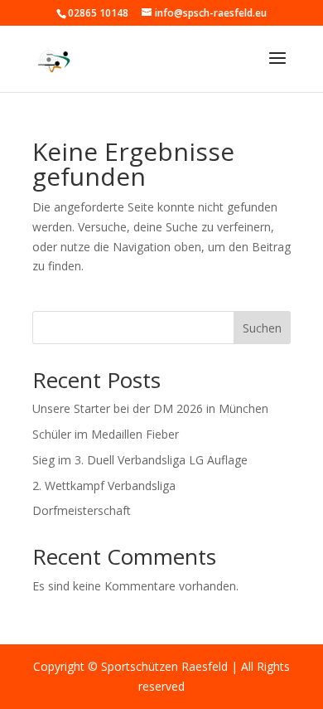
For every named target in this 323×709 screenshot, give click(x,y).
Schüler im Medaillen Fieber (105, 434)
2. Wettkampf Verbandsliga (104, 485)
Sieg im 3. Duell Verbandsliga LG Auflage (140, 460)
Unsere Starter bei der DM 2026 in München (150, 408)
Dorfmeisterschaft (81, 510)
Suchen (262, 328)
